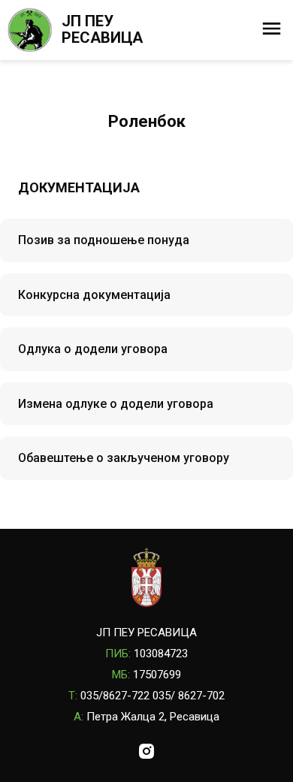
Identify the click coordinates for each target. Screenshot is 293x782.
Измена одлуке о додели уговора (115, 404)
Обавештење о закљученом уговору (123, 458)
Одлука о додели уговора (93, 349)
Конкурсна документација (94, 295)
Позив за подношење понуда (103, 240)
